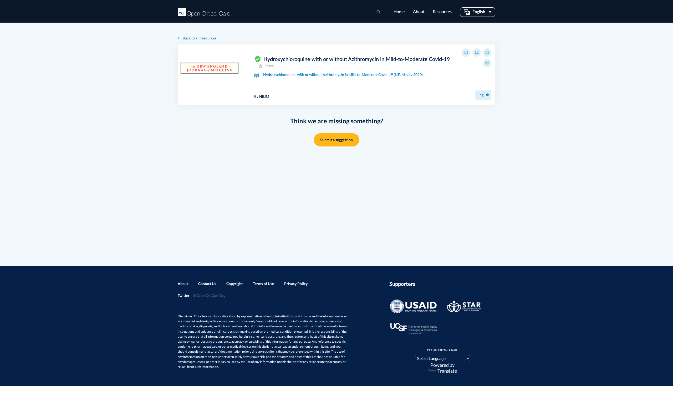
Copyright (234, 283)
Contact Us (207, 283)
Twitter (202, 295)
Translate (447, 371)
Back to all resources (199, 38)
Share (269, 66)
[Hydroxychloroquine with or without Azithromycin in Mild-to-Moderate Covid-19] (209, 67)
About (419, 12)
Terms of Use (263, 283)
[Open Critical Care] (204, 12)
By (261, 96)
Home (399, 12)
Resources (442, 12)
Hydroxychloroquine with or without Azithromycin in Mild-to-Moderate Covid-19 (356, 59)
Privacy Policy (296, 283)
